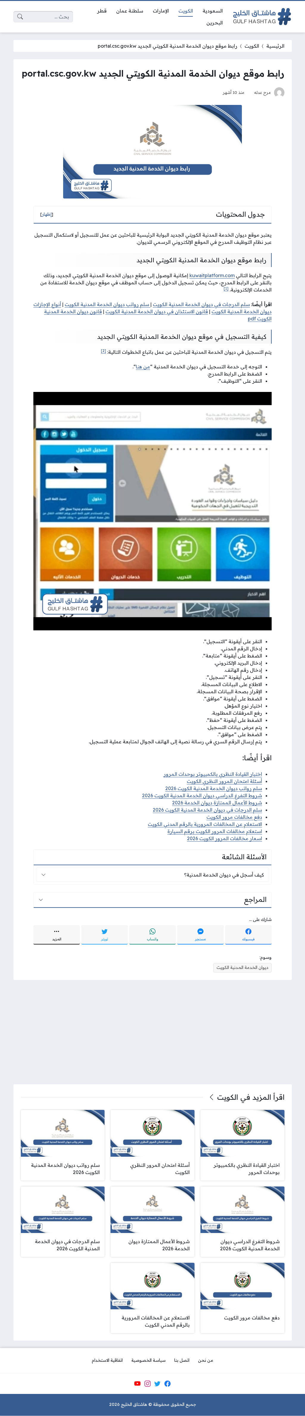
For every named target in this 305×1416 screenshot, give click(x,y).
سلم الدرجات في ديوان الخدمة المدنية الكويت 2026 (207, 810)
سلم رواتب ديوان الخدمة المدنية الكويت (107, 304)
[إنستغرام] (147, 1384)
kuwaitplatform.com (212, 275)
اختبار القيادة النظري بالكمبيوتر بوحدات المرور (213, 774)
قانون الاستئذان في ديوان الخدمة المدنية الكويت (156, 311)
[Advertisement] (152, 1032)
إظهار (47, 214)
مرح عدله (262, 92)
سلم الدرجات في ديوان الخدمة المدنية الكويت (201, 304)
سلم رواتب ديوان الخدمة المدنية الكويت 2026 (213, 788)
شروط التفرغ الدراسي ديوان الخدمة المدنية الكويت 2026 (202, 795)
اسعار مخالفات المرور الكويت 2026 (224, 838)
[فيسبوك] (167, 1384)
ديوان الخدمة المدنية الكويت (242, 967)
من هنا (143, 367)
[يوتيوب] (137, 1384)
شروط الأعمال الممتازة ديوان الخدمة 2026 (217, 803)
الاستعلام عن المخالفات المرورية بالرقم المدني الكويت (205, 824)
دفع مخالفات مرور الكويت (234, 817)
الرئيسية (275, 46)
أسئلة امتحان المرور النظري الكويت (224, 781)
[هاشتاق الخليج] (262, 16)
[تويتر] (157, 1384)
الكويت (252, 46)
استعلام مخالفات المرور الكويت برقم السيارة (214, 831)
